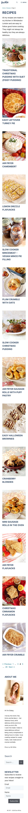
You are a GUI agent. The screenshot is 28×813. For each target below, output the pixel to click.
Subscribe (14, 801)
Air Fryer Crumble (13, 654)
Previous (6, 664)
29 (6, 667)
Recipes (9, 8)
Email (7, 784)
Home (3, 8)
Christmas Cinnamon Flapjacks (9, 611)
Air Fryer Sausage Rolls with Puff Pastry (13, 392)
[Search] (21, 762)
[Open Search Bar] (17, 2)
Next (12, 667)
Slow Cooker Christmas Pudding (10, 345)
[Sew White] (5, 2)
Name (7, 792)
